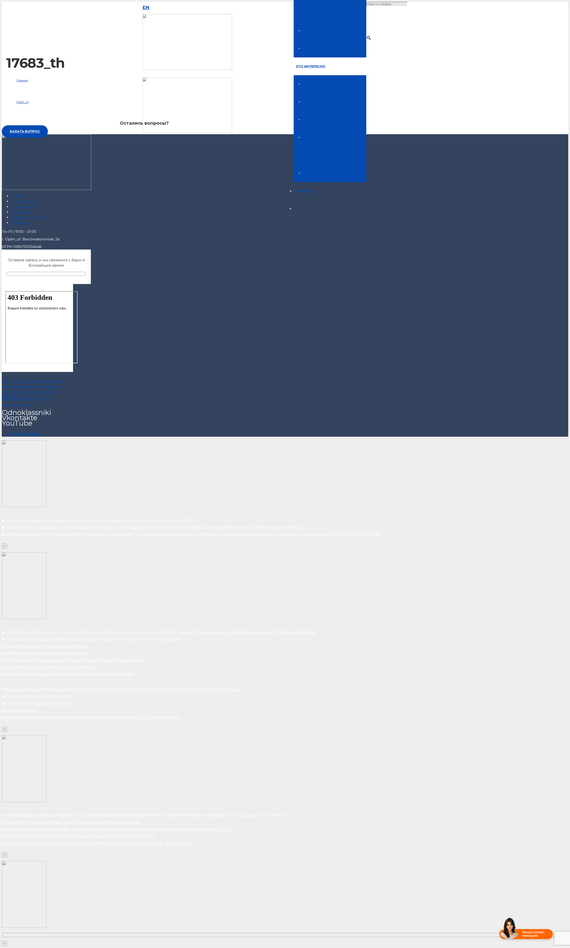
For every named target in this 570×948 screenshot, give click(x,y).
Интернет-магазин (28, 217)
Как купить (21, 212)
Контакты (19, 223)
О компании (22, 201)
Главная (18, 196)
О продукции (24, 207)
